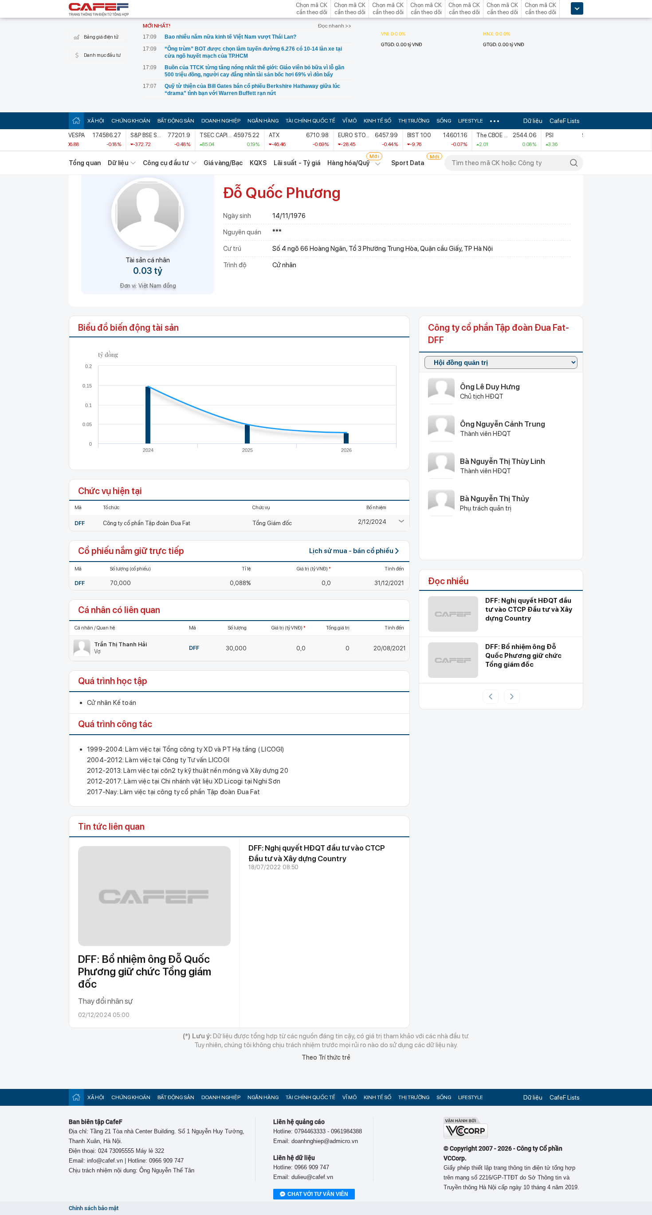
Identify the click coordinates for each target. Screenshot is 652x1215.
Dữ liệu (532, 120)
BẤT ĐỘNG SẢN (175, 121)
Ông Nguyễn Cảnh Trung (502, 424)
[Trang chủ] (76, 120)
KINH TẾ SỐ (377, 121)
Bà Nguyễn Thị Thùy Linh (502, 461)
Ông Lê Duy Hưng (490, 386)
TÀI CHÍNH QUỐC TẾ (310, 121)
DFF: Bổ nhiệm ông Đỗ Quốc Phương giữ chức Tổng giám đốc (144, 971)
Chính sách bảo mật (93, 1208)
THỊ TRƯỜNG (413, 121)
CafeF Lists (565, 120)
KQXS (258, 162)
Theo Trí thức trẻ (326, 1057)
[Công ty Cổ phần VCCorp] (466, 1136)
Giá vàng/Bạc (223, 162)
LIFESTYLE (470, 121)
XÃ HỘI (95, 121)
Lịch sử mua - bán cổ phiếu (351, 551)
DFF (80, 523)
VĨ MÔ (349, 121)
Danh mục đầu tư (102, 55)
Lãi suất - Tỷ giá (297, 162)
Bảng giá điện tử (101, 37)
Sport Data (407, 162)
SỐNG (443, 121)
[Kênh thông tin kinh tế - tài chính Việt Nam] (99, 10)
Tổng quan (85, 162)
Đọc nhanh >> (334, 26)
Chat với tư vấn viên (317, 1194)
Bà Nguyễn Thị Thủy (494, 498)
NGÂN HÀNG (263, 121)
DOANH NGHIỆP (220, 121)
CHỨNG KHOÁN (130, 121)
